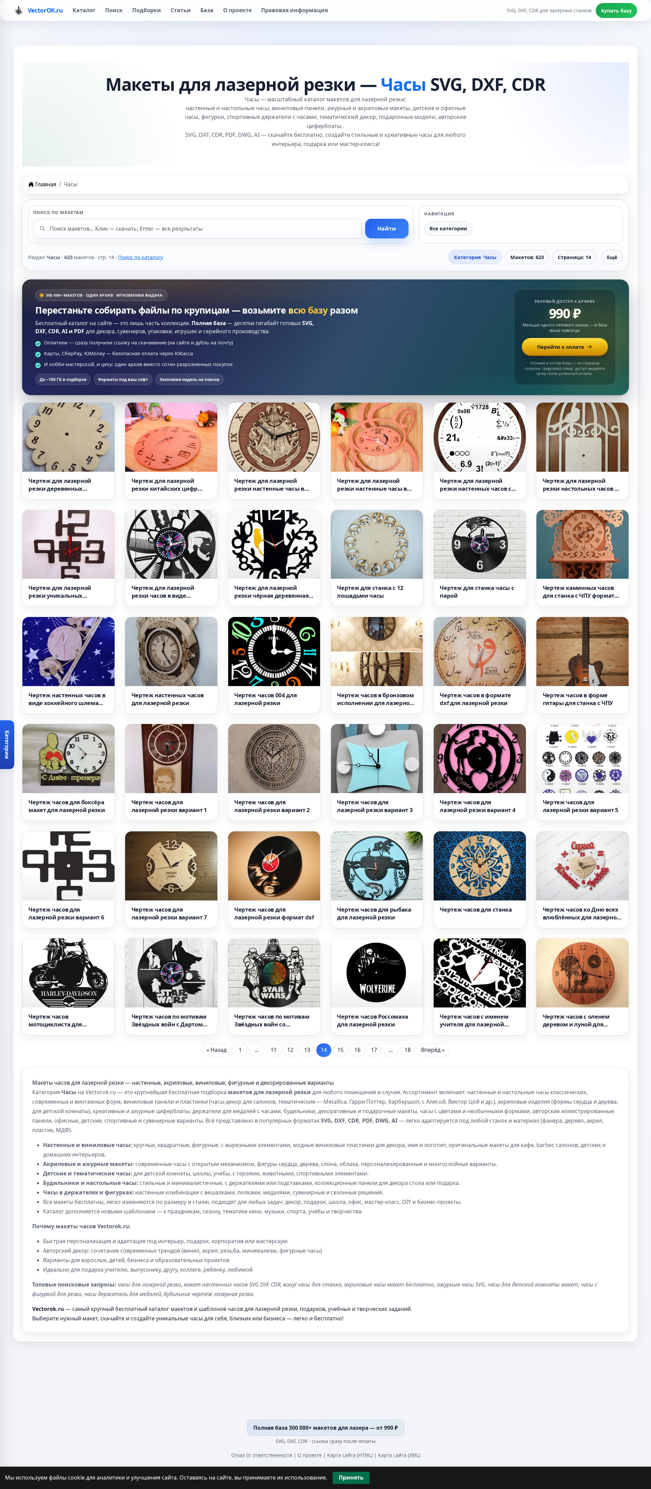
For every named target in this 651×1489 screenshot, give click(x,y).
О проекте (237, 10)
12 (290, 1050)
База (207, 10)
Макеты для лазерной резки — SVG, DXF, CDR (325, 84)
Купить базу (616, 10)
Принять (351, 1477)
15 (340, 1050)
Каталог (84, 10)
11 (274, 1050)
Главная (45, 184)
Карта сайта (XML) (399, 1455)
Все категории (448, 228)
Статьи (181, 10)
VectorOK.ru (44, 10)
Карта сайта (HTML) (350, 1455)
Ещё (612, 257)
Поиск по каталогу (140, 257)
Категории (7, 744)
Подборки (146, 10)
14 (324, 1050)
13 (307, 1050)
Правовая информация (294, 10)
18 (408, 1050)
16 (357, 1050)
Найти (386, 228)
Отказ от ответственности (261, 1455)
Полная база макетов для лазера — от (325, 1427)
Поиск (114, 10)
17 (374, 1050)
